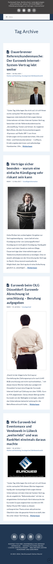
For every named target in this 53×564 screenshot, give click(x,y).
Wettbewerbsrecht (37, 76)
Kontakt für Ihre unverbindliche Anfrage (26, 544)
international (39, 6)
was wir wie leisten (38, 547)
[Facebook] (19, 10)
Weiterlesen (27, 146)
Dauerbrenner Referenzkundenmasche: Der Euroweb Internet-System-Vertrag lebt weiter (25, 60)
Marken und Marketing (14, 76)
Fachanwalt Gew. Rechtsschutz (19, 2)
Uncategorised (26, 76)
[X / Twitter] (24, 10)
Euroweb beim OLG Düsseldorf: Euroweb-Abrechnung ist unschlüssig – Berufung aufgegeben (24, 294)
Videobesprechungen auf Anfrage (21, 6)
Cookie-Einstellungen (18, 547)
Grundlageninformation (30, 181)
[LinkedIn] (29, 10)
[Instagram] (34, 10)
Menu (11, 17)
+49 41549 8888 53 (35, 4)
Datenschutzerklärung (33, 546)
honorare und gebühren (27, 549)
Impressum (16, 546)
